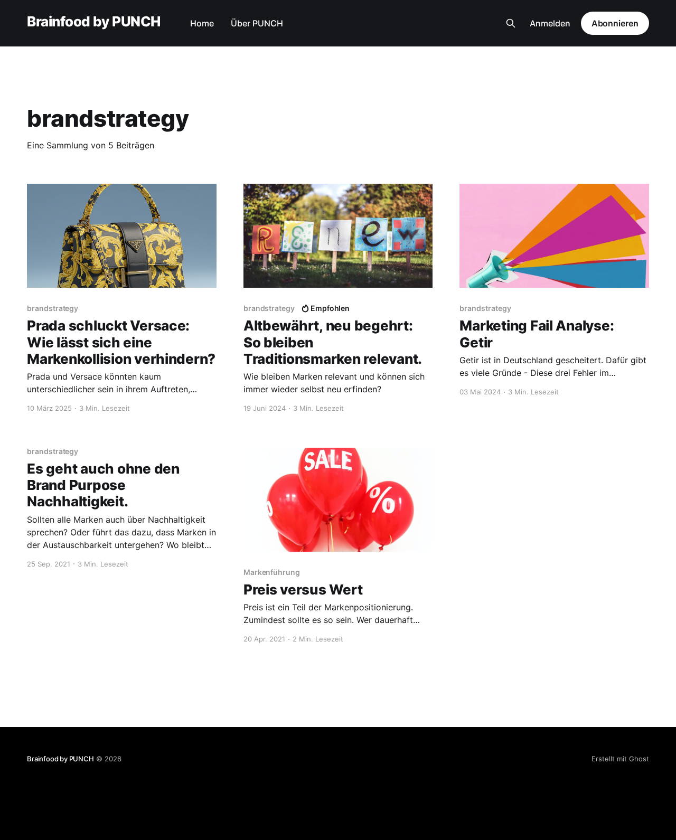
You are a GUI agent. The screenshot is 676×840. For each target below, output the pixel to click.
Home (202, 23)
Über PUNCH (257, 23)
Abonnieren (615, 23)
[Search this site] (510, 23)
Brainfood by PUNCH (94, 21)
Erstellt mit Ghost (620, 758)
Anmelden (550, 23)
